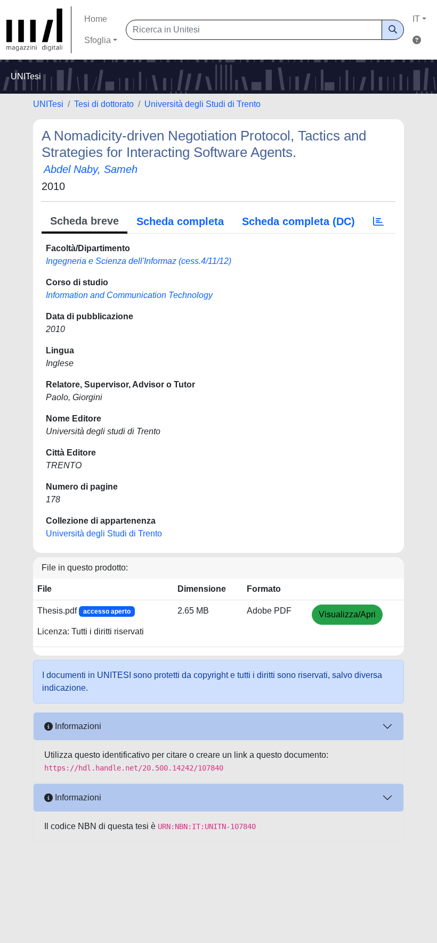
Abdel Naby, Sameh (90, 169)
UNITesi (48, 104)
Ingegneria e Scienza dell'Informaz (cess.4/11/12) (138, 261)
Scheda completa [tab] (180, 221)
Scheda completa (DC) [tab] (298, 221)
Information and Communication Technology (129, 295)
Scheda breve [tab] (84, 221)
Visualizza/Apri (347, 614)
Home (95, 18)
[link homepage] (38, 29)
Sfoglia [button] (97, 40)
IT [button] (416, 18)
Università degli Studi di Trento (202, 104)
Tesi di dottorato (104, 104)
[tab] (378, 221)
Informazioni (77, 726)
